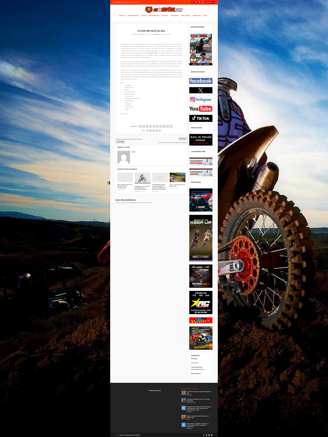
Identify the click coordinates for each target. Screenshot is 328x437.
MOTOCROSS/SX (154, 15)
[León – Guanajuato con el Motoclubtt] (178, 177)
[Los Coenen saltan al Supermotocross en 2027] (184, 393)
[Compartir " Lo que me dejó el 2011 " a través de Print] (171, 126)
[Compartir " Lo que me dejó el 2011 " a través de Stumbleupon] (164, 126)
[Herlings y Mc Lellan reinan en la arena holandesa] (184, 400)
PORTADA (122, 15)
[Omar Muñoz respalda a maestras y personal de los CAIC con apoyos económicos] (184, 425)
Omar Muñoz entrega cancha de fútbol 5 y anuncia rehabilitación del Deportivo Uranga (159, 187)
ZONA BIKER (174, 15)
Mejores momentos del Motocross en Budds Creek (198, 416)
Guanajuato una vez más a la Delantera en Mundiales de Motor (142, 187)
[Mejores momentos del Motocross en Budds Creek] (184, 417)
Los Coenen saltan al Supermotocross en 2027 (199, 392)
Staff (141, 34)
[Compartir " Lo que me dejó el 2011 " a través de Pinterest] (154, 126)
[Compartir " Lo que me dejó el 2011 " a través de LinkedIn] (157, 126)
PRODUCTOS (197, 15)
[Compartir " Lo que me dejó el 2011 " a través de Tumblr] (150, 126)
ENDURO (144, 15)
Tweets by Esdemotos (155, 390)
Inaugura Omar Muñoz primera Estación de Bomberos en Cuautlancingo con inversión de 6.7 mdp (199, 408)
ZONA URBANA (185, 15)
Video (193, 402)
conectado (132, 202)
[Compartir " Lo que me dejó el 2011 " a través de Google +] (147, 126)
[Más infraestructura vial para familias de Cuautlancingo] (125, 177)
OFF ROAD (165, 15)
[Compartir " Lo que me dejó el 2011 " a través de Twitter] (143, 126)
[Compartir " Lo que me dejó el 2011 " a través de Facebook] (140, 126)
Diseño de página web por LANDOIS (130, 435)
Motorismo (156, 34)
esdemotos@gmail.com (197, 369)
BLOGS (205, 15)
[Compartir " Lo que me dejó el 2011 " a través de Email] (167, 126)
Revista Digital (133, 15)
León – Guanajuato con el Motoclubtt (177, 185)
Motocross (189, 395)
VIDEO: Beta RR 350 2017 (129, 2)
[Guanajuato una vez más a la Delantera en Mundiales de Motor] (143, 178)
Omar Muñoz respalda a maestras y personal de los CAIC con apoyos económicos (197, 425)
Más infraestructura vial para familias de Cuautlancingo (124, 186)
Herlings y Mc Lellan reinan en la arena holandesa (198, 400)
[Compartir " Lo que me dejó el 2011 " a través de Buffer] (160, 126)
